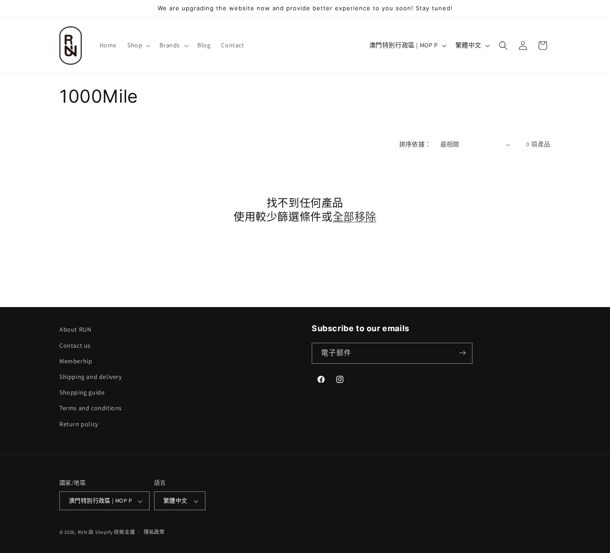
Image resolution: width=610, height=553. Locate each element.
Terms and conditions (90, 408)
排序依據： (415, 144)
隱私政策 (154, 532)
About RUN (75, 329)
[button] (138, 45)
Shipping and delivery (90, 376)
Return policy (78, 424)
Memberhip (75, 361)
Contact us (75, 345)
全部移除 (354, 216)
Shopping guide (81, 392)
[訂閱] (462, 352)
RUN (83, 532)
